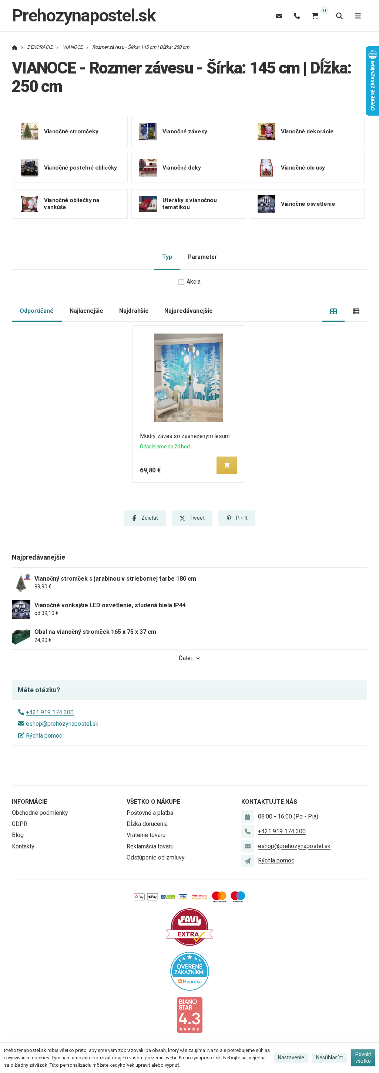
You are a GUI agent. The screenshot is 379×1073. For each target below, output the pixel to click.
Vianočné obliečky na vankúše (71, 204)
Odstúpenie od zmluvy (156, 857)
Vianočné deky (181, 167)
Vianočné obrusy (303, 167)
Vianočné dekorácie (307, 131)
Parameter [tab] (202, 256)
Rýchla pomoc (44, 735)
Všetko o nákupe (153, 801)
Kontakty (23, 846)
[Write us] (247, 861)
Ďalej (185, 658)
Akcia (194, 281)
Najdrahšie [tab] (134, 310)
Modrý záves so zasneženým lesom (185, 436)
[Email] (279, 16)
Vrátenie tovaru (146, 834)
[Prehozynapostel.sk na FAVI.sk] (189, 926)
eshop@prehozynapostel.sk (62, 723)
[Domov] (14, 47)
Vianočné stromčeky (71, 131)
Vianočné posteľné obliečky (80, 167)
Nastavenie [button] (291, 1057)
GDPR (19, 823)
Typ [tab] (167, 256)
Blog (18, 834)
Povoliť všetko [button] (363, 1057)
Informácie (29, 801)
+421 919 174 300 (50, 712)
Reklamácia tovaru (150, 846)
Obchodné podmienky (40, 812)
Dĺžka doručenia (147, 823)
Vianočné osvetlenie (308, 204)
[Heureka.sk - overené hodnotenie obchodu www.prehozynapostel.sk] (189, 970)
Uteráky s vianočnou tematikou (189, 204)
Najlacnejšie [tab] (86, 310)
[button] (227, 465)
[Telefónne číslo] (297, 16)
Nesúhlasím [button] (329, 1057)
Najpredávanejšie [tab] (188, 310)
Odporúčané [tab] (37, 310)
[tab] (333, 311)
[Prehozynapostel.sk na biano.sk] (189, 1014)
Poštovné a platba (150, 812)
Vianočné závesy (184, 131)
